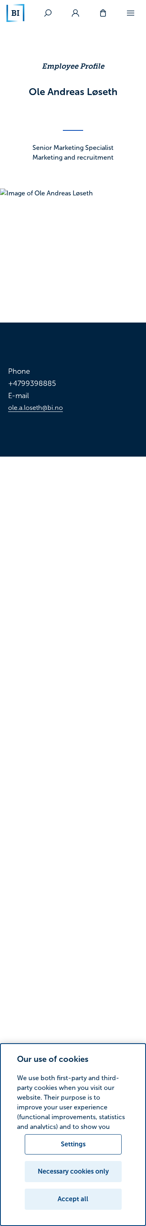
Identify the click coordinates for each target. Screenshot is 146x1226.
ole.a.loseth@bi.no (35, 407)
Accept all (73, 1199)
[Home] (15, 13)
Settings (73, 1144)
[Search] (48, 13)
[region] (73, 1134)
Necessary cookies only (73, 1171)
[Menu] (131, 13)
